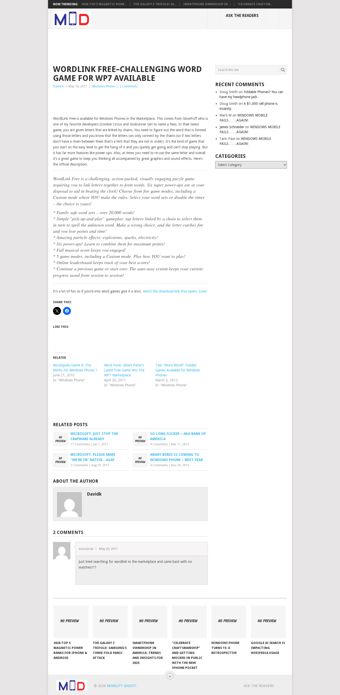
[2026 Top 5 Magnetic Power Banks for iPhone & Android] (71, 622)
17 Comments (80, 444)
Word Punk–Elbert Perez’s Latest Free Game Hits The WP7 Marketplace (124, 370)
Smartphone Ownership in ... (207, 4)
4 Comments (159, 444)
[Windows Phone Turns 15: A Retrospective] (228, 622)
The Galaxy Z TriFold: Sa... (154, 4)
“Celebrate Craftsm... (255, 4)
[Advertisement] (143, 46)
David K (58, 86)
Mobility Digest (121, 686)
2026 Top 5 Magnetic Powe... (104, 4)
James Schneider (232, 127)
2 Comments (128, 86)
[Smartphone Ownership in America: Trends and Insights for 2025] (149, 622)
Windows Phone (103, 86)
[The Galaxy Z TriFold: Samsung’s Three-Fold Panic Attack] (110, 622)
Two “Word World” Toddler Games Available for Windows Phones (177, 370)
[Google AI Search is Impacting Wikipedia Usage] (268, 622)
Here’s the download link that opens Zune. (175, 291)
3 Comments (79, 465)
